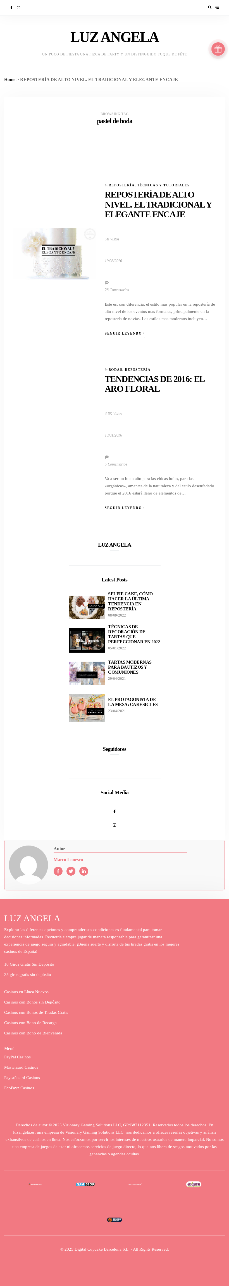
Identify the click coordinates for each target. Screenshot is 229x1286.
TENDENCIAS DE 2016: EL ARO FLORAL (154, 384)
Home (9, 79)
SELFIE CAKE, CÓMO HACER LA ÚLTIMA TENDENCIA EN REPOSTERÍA (130, 601)
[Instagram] (19, 8)
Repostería (122, 185)
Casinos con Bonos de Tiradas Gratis (36, 1012)
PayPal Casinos (17, 1057)
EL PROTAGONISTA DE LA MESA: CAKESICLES (133, 702)
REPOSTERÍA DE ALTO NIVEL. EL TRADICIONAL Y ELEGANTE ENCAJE (158, 204)
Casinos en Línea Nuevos (26, 992)
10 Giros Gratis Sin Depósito (29, 964)
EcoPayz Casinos (19, 1088)
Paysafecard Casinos (22, 1077)
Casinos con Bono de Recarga (30, 1022)
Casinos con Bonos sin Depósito (32, 1002)
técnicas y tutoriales (163, 185)
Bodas (115, 370)
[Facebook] (11, 8)
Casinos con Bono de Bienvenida (33, 1033)
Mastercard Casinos (21, 1067)
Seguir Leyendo (124, 333)
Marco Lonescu (68, 859)
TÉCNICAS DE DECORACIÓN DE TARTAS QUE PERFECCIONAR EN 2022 (134, 634)
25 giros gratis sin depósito (27, 974)
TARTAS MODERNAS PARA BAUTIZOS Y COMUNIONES (130, 667)
